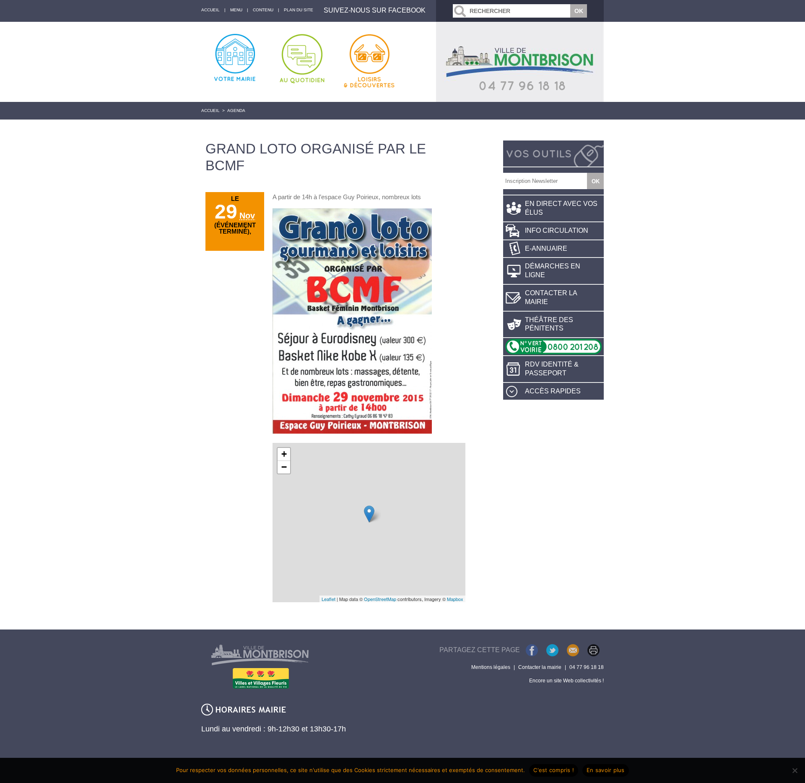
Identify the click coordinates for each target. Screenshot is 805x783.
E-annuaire (546, 248)
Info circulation (556, 230)
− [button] (284, 467)
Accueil (210, 110)
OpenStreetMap (380, 599)
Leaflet (328, 599)
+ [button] (284, 454)
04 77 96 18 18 (586, 667)
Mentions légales (490, 667)
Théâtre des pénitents (549, 324)
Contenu (263, 10)
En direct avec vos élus (561, 208)
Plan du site (298, 10)
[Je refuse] (794, 770)
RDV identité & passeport (552, 369)
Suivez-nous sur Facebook (375, 10)
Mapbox (455, 599)
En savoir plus (606, 770)
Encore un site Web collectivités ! (566, 681)
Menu (236, 10)
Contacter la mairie (551, 297)
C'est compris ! (553, 770)
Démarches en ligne (552, 270)
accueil (210, 10)
